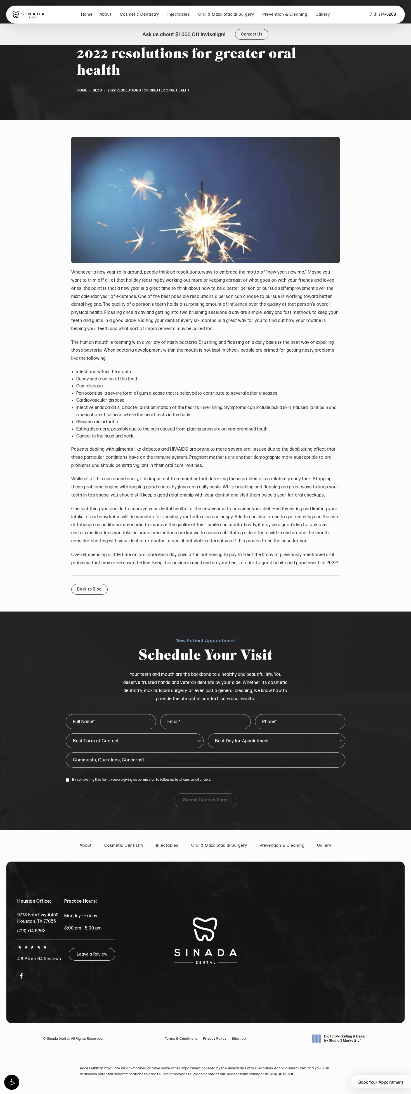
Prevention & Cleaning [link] (285, 14)
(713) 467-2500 (282, 1074)
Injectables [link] (178, 14)
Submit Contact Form (205, 800)
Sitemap (239, 1039)
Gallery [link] (323, 14)
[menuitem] (87, 14)
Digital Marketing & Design (346, 1038)
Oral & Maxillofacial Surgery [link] (226, 14)
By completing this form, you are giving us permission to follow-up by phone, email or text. (141, 780)
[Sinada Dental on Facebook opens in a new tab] (21, 976)
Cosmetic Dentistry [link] (139, 14)
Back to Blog (89, 589)
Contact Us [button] (252, 34)
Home (82, 90)
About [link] (106, 14)
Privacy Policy (214, 1039)
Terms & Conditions (181, 1039)
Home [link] (87, 14)
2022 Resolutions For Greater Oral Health (148, 90)
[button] (11, 1082)
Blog (97, 90)
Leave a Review (92, 954)
